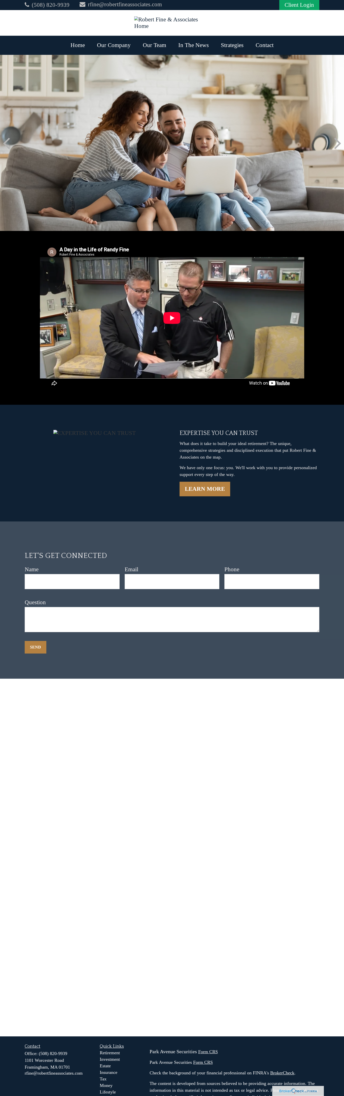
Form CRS (208, 1051)
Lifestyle (108, 1091)
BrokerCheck (282, 1072)
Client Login (299, 5)
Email (131, 569)
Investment (110, 1059)
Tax (103, 1078)
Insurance (108, 1072)
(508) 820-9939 (51, 5)
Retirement (110, 1052)
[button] (77, 45)
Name (32, 569)
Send (35, 647)
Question (35, 602)
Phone (231, 569)
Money (106, 1085)
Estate (105, 1065)
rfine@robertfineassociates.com (125, 4)
